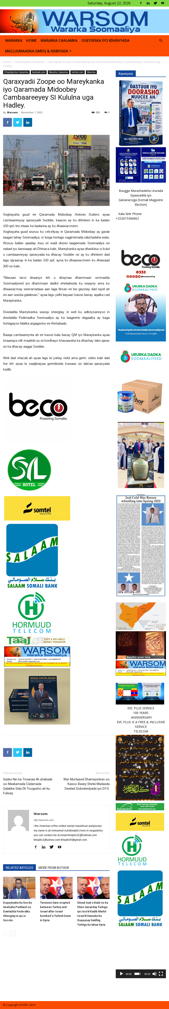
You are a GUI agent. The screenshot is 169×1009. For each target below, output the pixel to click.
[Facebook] (141, 3)
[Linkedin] (148, 3)
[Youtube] (162, 3)
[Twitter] (155, 3)
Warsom (12, 112)
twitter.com (77, 72)
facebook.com (38, 72)
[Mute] (154, 974)
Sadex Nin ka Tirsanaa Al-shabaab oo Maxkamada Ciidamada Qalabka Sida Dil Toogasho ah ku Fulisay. (27, 786)
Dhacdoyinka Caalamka (29, 62)
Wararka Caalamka (58, 40)
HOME (31, 40)
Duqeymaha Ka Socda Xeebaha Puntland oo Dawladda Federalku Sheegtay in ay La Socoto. (17, 911)
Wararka (13, 40)
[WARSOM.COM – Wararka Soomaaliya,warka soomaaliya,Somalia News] (84, 21)
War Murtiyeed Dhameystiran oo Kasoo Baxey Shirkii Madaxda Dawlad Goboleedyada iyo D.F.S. (86, 784)
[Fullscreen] (161, 974)
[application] (141, 953)
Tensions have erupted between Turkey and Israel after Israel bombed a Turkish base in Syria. (55, 911)
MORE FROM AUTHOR (54, 868)
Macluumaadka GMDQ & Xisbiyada (36, 51)
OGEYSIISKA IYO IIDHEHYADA (105, 40)
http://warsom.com (43, 820)
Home (7, 62)
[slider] (137, 974)
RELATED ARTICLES (19, 868)
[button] (160, 41)
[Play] (121, 974)
